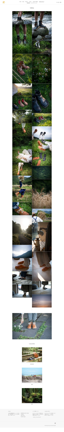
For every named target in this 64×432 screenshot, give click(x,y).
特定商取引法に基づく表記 (25, 413)
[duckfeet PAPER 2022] (32, 382)
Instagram (22, 414)
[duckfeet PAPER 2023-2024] (32, 362)
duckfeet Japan (23, 416)
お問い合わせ (23, 415)
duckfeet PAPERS (32, 343)
